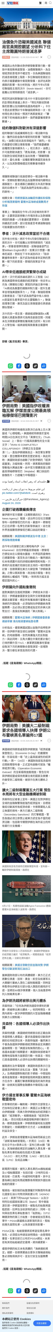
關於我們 (5, 1308)
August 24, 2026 (11, 503)
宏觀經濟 (6, 57)
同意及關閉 (41, 1323)
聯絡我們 (5, 1303)
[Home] (12, 3)
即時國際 (6, 421)
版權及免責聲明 (33, 1303)
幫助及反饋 (31, 1308)
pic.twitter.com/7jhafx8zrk (16, 493)
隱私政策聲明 (7, 1313)
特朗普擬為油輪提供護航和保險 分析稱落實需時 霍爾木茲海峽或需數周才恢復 (26, 202)
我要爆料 (30, 1313)
